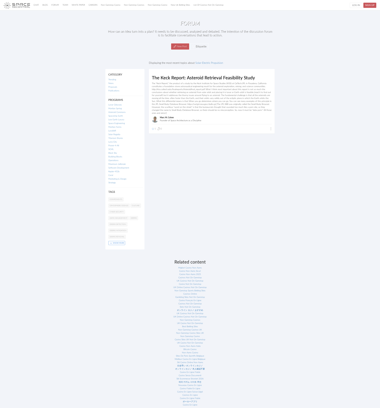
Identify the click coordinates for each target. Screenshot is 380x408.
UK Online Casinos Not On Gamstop (190, 287)
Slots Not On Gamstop (190, 307)
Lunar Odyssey (115, 105)
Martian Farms (114, 127)
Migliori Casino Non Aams (190, 268)
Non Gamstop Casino (110, 5)
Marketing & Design (117, 179)
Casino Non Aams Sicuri (190, 271)
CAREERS (93, 5)
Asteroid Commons (117, 112)
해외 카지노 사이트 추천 (190, 382)
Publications (113, 91)
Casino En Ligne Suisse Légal (190, 392)
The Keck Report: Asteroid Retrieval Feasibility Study (203, 78)
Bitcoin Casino (190, 349)
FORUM (55, 5)
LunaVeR (112, 131)
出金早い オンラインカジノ (190, 366)
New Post (182, 46)
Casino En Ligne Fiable (190, 372)
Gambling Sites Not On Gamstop (190, 297)
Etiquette (200, 46)
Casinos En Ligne (190, 395)
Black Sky (112, 153)
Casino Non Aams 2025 (190, 274)
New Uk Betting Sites (180, 5)
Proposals (112, 87)
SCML (111, 149)
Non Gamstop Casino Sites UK (190, 333)
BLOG (45, 5)
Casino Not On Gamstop (190, 284)
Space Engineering (116, 123)
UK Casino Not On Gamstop (190, 323)
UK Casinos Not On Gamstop (190, 281)
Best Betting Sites (190, 327)
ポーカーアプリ (190, 402)
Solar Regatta (114, 134)
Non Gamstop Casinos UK (190, 330)
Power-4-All (113, 146)
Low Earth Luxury (116, 120)
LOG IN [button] (356, 5)
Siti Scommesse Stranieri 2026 (190, 379)
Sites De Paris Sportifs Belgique (190, 356)
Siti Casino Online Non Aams (190, 362)
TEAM (65, 5)
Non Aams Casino (190, 353)
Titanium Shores (115, 138)
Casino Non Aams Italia (190, 346)
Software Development (118, 168)
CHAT (36, 5)
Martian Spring (115, 109)
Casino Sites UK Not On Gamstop (190, 340)
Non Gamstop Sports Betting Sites (190, 291)
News (111, 83)
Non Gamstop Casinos (134, 5)
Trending (112, 80)
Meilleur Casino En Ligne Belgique (190, 359)
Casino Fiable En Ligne (190, 389)
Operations (113, 160)
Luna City (112, 142)
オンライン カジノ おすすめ (190, 310)
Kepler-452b (113, 172)
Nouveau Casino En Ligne (190, 385)
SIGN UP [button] (370, 5)
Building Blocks (115, 157)
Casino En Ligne (190, 405)
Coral (110, 175)
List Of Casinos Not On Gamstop (209, 5)
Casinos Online (190, 294)
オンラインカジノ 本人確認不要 (190, 369)
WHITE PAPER (78, 5)
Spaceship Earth (115, 116)
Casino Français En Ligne (190, 300)
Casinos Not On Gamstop (190, 278)
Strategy (112, 183)
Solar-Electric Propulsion (209, 63)
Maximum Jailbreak (117, 164)
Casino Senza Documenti (190, 375)
